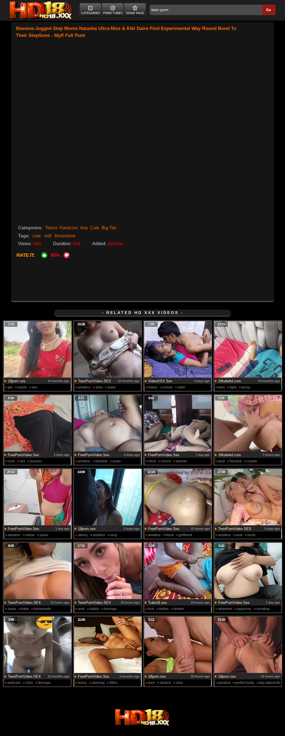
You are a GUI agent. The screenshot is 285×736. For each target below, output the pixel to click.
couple (252, 461)
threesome (65, 235)
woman (181, 461)
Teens (51, 227)
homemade (42, 609)
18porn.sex (17, 381)
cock (11, 461)
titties (113, 683)
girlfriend (185, 535)
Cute (94, 227)
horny (82, 683)
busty (251, 535)
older (181, 387)
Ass (84, 227)
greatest (224, 683)
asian (116, 461)
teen (221, 387)
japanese (244, 609)
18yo (99, 387)
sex (34, 387)
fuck (151, 609)
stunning (98, 683)
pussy (245, 387)
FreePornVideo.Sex (23, 455)
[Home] (135, 10)
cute (37, 235)
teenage (110, 609)
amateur (84, 387)
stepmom (225, 609)
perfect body (244, 683)
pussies (36, 461)
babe (112, 387)
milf (47, 235)
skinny (83, 535)
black (170, 535)
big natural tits (269, 683)
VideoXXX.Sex (160, 381)
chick (152, 461)
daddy (94, 609)
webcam (14, 683)
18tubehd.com (229, 381)
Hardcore (69, 227)
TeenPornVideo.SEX (94, 381)
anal (221, 461)
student (165, 683)
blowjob (101, 461)
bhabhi (179, 609)
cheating (262, 609)
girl (10, 387)
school (168, 387)
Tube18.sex (157, 603)
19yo (29, 683)
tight (233, 387)
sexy (113, 535)
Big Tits (109, 227)
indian (22, 387)
